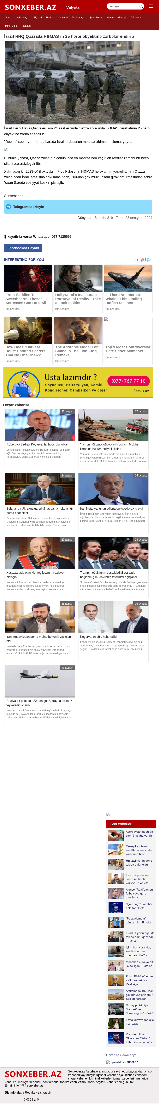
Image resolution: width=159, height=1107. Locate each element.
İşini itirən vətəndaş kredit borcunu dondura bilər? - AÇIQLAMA (138, 951)
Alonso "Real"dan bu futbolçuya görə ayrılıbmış (139, 893)
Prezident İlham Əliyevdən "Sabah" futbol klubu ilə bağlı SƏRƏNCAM (139, 1038)
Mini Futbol (11, 25)
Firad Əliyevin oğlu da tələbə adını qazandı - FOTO (140, 936)
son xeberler (51, 1082)
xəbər (22, 142)
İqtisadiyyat (23, 17)
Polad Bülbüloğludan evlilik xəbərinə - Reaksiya (139, 980)
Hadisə (50, 17)
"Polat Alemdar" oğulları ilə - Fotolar (138, 920)
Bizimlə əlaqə (14, 1092)
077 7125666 (61, 237)
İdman (110, 17)
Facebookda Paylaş (23, 248)
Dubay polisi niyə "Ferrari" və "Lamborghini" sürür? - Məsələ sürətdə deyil (131, 1009)
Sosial (8, 17)
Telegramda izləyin (28, 207)
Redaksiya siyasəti (38, 1092)
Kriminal (63, 17)
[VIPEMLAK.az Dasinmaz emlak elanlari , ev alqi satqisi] (116, 1062)
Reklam (26, 25)
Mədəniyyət (78, 17)
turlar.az (132, 1062)
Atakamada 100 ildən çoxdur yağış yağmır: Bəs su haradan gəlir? (140, 994)
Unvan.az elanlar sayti (121, 1055)
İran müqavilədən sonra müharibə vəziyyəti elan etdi (137, 878)
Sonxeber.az (13, 196)
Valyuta (73, 7)
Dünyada (136, 17)
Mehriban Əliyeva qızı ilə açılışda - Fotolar (140, 963)
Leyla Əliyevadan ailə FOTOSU (140, 1021)
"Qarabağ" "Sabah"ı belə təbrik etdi (139, 906)
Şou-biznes (95, 17)
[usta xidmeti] (78, 382)
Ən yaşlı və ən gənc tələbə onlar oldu (139, 862)
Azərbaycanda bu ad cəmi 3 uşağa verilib (139, 833)
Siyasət (38, 17)
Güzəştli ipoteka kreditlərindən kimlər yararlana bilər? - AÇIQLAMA (139, 849)
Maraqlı (122, 17)
